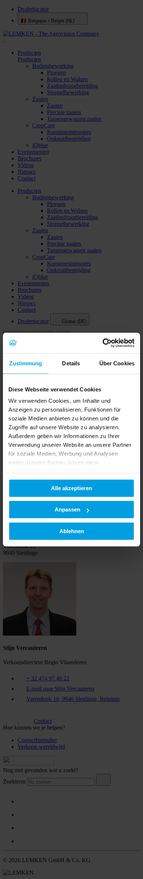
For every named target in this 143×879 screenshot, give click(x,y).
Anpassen (67, 509)
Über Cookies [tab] (117, 363)
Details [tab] (71, 363)
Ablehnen (71, 531)
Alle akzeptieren (71, 488)
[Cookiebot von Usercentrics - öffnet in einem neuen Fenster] (103, 343)
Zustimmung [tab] (25, 363)
